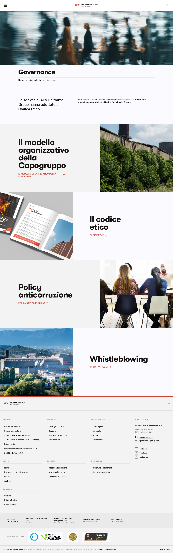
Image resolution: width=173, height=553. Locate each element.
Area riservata (165, 549)
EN (169, 403)
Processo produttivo (58, 435)
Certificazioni (54, 440)
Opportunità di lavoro (58, 468)
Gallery (7, 481)
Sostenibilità (35, 80)
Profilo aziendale (12, 426)
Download (96, 461)
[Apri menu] (5, 5)
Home (21, 80)
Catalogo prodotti (56, 426)
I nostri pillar (98, 426)
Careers (51, 461)
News (6, 468)
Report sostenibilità (101, 472)
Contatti (7, 496)
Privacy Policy (10, 500)
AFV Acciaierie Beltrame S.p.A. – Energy (21, 440)
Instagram (142, 457)
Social (95, 435)
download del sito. (126, 99)
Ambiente (97, 431)
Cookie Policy (10, 505)
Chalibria (52, 431)
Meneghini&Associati (108, 549)
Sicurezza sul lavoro (58, 477)
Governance (98, 440)
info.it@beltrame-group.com (147, 441)
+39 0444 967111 (146, 437)
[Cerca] (167, 5)
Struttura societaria (12, 431)
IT (166, 403)
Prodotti (52, 420)
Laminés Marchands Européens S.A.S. (21, 449)
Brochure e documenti (102, 468)
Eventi (7, 477)
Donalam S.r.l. (10, 444)
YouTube (141, 453)
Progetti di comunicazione (16, 472)
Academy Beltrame (57, 472)
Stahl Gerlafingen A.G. (14, 453)
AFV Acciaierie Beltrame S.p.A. (17, 435)
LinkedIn (141, 449)
